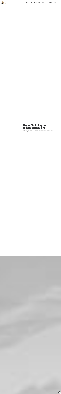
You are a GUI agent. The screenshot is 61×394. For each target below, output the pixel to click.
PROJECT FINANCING (31, 2)
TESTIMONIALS (39, 2)
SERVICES (27, 2)
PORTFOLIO (35, 2)
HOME (23, 2)
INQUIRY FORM (43, 2)
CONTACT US (50, 2)
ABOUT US (47, 2)
